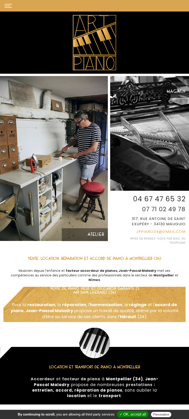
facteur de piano (81, 379)
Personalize (161, 414)
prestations (139, 384)
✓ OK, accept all (132, 414)
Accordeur (43, 379)
